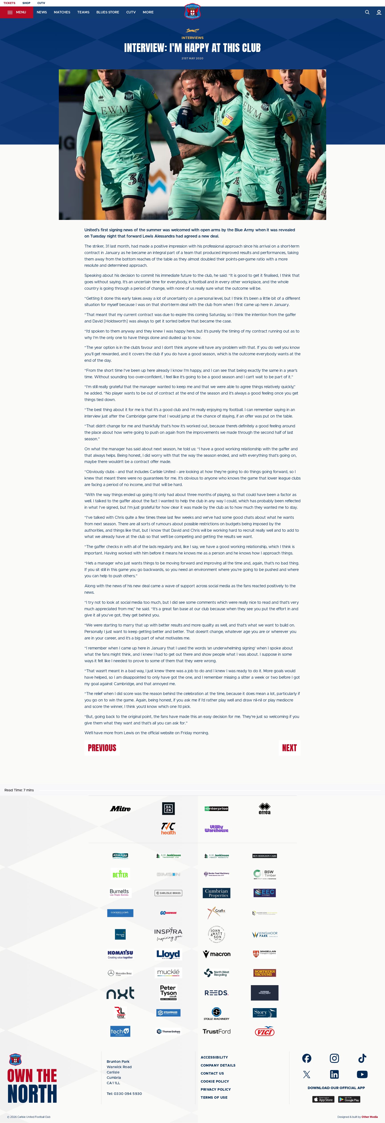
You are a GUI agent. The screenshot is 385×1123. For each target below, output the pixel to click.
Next (289, 748)
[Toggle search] (367, 12)
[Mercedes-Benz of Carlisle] (120, 972)
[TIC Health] (168, 829)
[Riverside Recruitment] (265, 993)
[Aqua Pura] (120, 856)
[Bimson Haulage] (168, 874)
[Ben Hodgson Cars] (265, 855)
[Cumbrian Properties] (216, 893)
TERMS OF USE (214, 1097)
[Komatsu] (120, 954)
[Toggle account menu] (379, 12)
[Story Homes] (265, 1012)
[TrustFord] (216, 1031)
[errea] (265, 808)
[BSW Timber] (265, 874)
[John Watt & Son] (216, 934)
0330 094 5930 (124, 1094)
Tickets (9, 3)
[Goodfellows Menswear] (120, 913)
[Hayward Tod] (120, 934)
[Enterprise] (216, 808)
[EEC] (265, 892)
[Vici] (265, 1031)
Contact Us (212, 1073)
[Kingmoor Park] (265, 934)
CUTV (41, 3)
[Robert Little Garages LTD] (120, 1012)
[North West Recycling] (216, 972)
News (42, 12)
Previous (102, 748)
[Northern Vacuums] (265, 972)
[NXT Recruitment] (120, 993)
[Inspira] (168, 934)
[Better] (120, 874)
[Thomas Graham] (168, 1031)
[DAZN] (168, 808)
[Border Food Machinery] (216, 874)
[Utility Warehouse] (216, 828)
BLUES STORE (107, 12)
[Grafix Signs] (216, 913)
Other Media (370, 1117)
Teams (83, 12)
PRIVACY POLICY (216, 1089)
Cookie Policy (215, 1081)
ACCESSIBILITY (214, 1057)
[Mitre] (120, 808)
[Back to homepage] (193, 11)
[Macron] (216, 954)
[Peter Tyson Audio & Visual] (168, 993)
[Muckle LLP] (168, 972)
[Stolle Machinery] (216, 1012)
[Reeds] (216, 992)
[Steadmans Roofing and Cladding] (168, 1012)
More (148, 12)
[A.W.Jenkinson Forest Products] (216, 855)
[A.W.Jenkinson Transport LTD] (168, 855)
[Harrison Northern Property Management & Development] (265, 913)
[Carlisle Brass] (168, 893)
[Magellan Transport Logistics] (265, 954)
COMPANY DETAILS (218, 1065)
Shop (26, 3)
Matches (62, 12)
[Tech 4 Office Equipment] (120, 1031)
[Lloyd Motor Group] (168, 954)
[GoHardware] (168, 913)
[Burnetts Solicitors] (120, 892)
